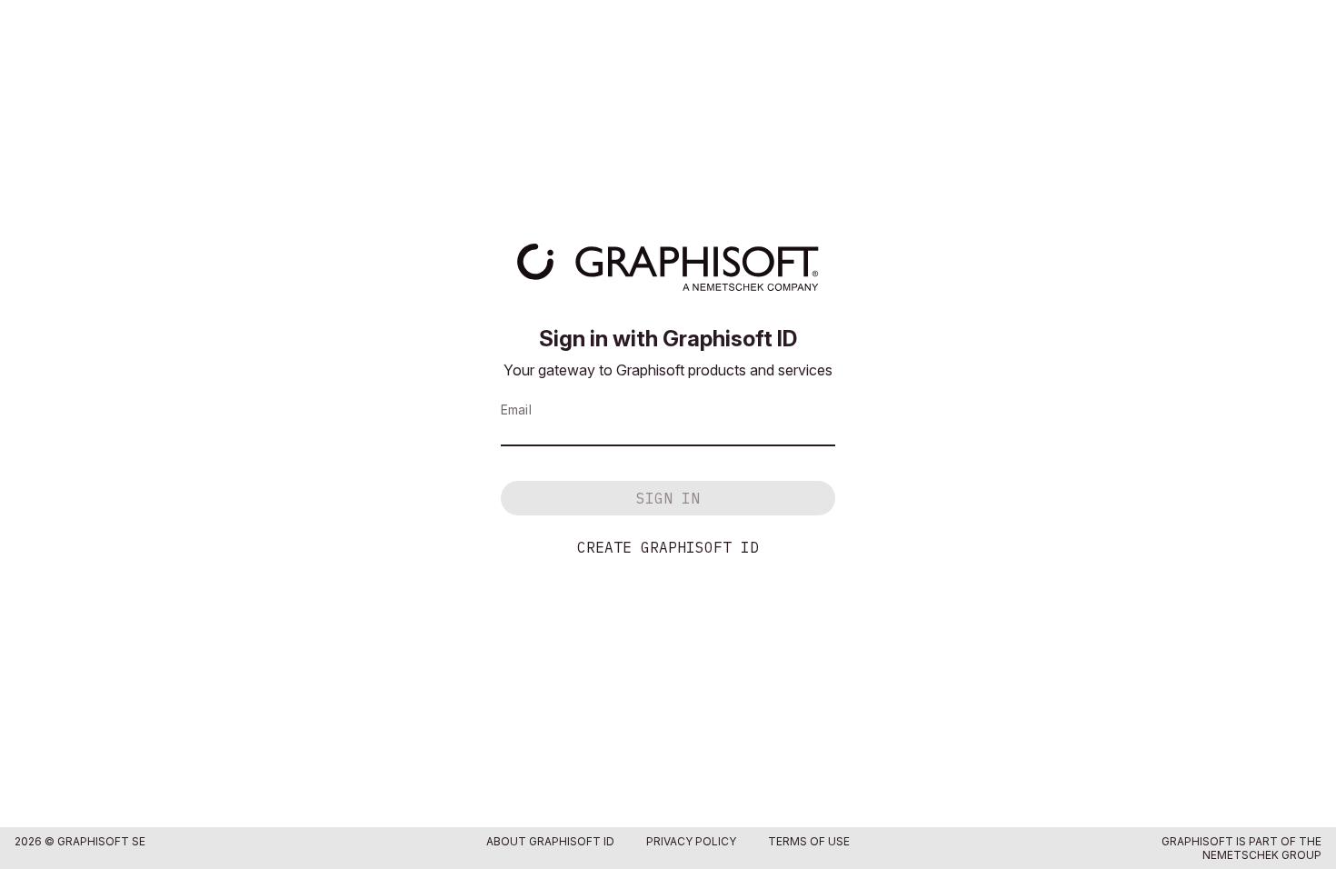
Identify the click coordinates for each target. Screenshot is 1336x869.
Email (516, 409)
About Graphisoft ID (550, 841)
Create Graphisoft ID (668, 547)
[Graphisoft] (667, 267)
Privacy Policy (691, 841)
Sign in (668, 498)
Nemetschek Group (1261, 855)
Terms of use (809, 841)
